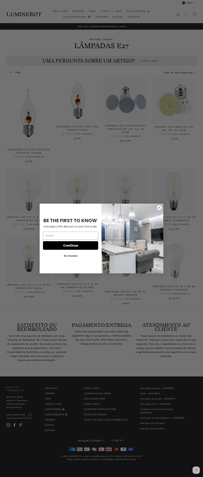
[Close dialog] (159, 207)
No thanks (71, 256)
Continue (70, 245)
